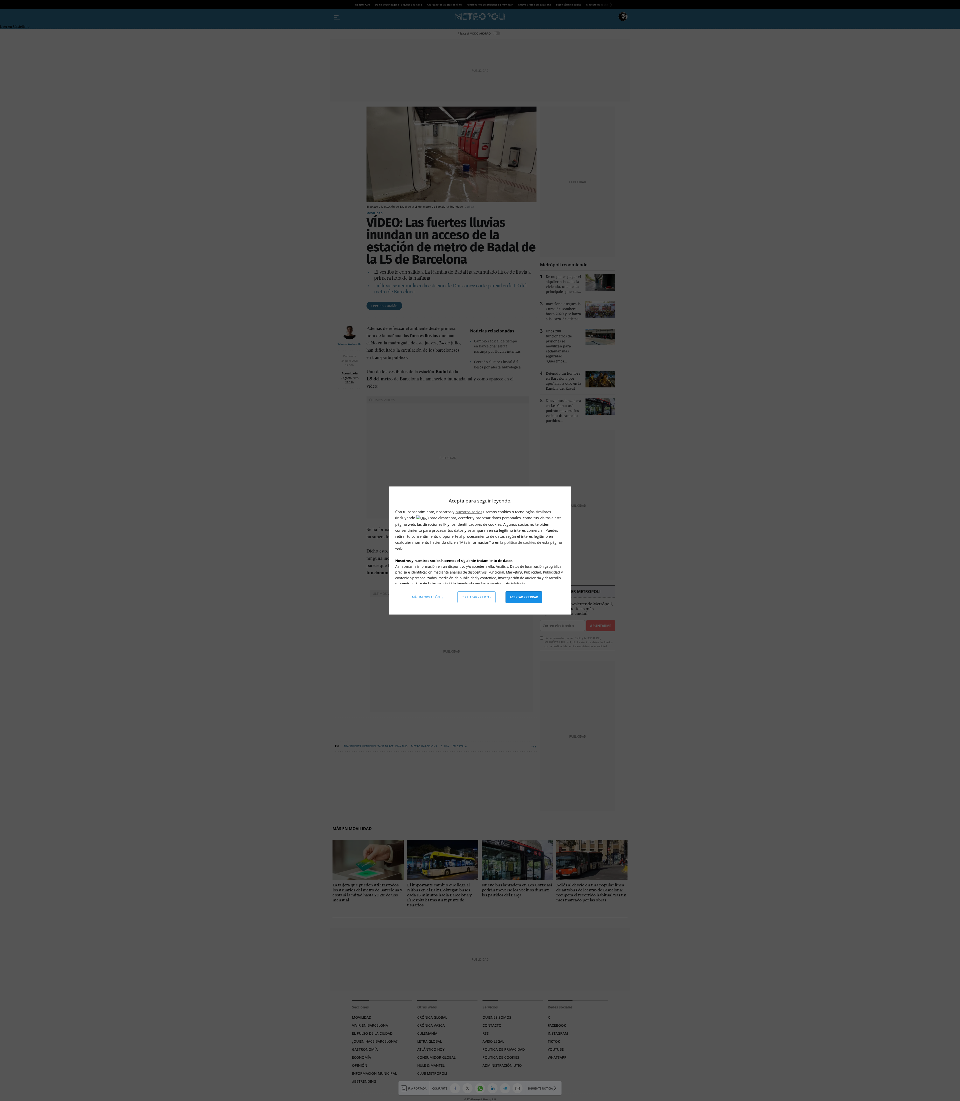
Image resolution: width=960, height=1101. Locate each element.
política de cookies (520, 542)
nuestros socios (469, 511)
